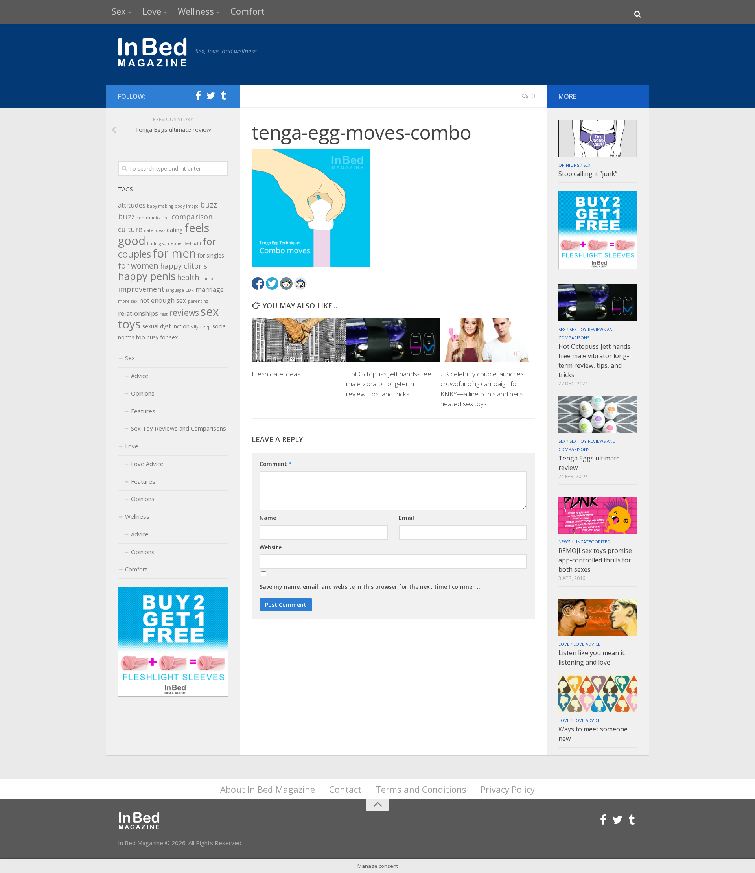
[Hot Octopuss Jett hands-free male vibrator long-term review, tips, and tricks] (393, 340)
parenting (198, 301)
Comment (276, 464)
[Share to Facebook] (258, 283)
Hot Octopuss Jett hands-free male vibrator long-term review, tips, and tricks (388, 383)
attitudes (131, 205)
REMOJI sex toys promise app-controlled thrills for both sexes (595, 560)
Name (268, 517)
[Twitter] (210, 96)
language (175, 290)
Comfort (247, 11)
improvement (141, 289)
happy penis (146, 276)
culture (130, 229)
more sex (128, 301)
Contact (345, 789)
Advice (140, 375)
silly (194, 327)
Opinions (143, 393)
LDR (190, 290)
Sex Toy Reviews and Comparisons (178, 428)
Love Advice (147, 464)
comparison (191, 216)
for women (138, 265)
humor (208, 278)
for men (174, 253)
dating (175, 230)
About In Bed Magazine (267, 789)
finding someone (164, 243)
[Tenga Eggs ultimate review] (597, 414)
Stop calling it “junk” (587, 173)
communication (153, 218)
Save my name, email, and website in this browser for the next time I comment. (370, 586)
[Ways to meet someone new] (597, 693)
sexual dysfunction (166, 326)
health (188, 277)
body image (187, 206)
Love (151, 11)
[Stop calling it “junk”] (597, 138)
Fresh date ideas (276, 373)
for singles (210, 255)
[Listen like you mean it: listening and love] (597, 617)
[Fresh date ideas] (299, 340)
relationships (138, 313)
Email (406, 517)
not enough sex (162, 300)
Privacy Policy (508, 789)
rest (164, 314)
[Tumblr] (223, 96)
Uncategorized (592, 542)
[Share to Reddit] (286, 283)
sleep (205, 327)
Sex (119, 11)
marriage (209, 289)
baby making (160, 206)
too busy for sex (157, 337)
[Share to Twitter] (272, 283)
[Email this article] (300, 283)
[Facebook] (198, 96)
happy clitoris (183, 266)
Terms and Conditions (421, 789)
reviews (184, 312)
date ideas (154, 230)
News (564, 542)
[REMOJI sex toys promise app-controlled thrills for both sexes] (597, 515)
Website (271, 547)
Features (143, 411)
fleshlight (192, 243)
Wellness (196, 11)
